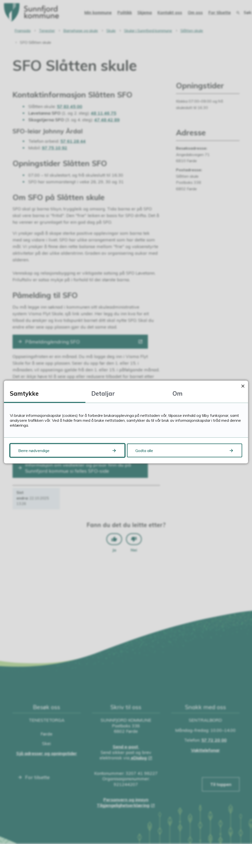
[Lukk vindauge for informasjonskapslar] (242, 386)
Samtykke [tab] (24, 393)
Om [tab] (178, 393)
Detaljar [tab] (103, 393)
